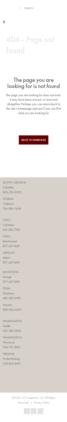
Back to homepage (33, 140)
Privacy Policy (41, 402)
